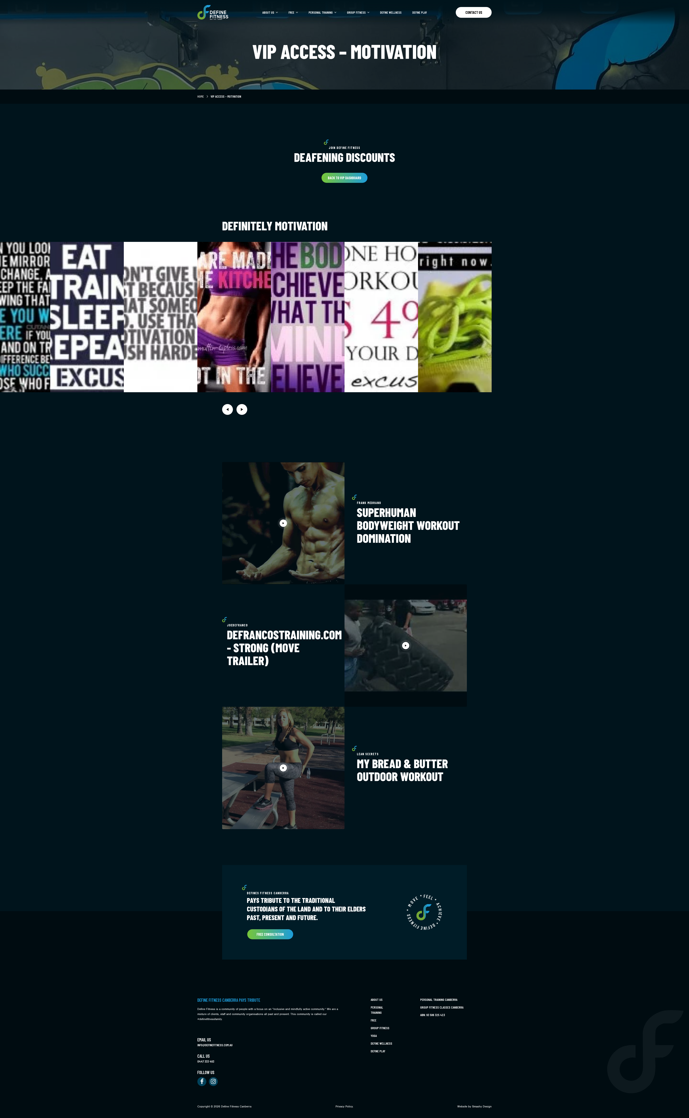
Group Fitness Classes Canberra (441, 1007)
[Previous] (227, 409)
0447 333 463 (205, 1061)
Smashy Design (482, 1106)
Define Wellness (391, 12)
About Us (268, 12)
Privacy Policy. (344, 1106)
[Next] (241, 409)
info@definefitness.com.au (215, 1045)
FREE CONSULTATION (270, 934)
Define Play (419, 12)
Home (201, 96)
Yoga (374, 1036)
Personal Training (321, 12)
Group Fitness (356, 12)
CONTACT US (473, 12)
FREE (291, 12)
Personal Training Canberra (438, 1000)
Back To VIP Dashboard (344, 178)
